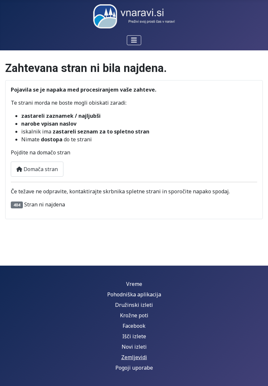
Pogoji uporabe (134, 367)
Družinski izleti (134, 304)
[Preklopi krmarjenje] (134, 40)
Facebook (134, 325)
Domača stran (40, 169)
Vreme (134, 284)
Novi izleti (134, 346)
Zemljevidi (134, 357)
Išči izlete (134, 336)
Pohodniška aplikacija (134, 294)
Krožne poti (134, 315)
